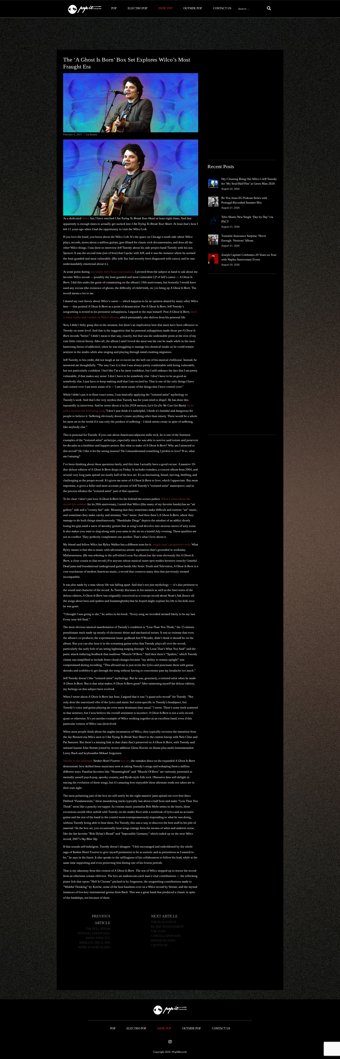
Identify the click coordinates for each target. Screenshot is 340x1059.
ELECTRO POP (137, 8)
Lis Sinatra (91, 134)
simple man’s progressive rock (171, 544)
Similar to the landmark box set (96, 760)
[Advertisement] (170, 34)
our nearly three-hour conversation (112, 271)
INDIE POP (165, 8)
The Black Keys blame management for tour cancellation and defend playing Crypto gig (167, 933)
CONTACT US (222, 8)
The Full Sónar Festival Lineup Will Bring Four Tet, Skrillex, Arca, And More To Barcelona (94, 938)
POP (114, 8)
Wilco (86, 218)
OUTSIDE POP (192, 8)
